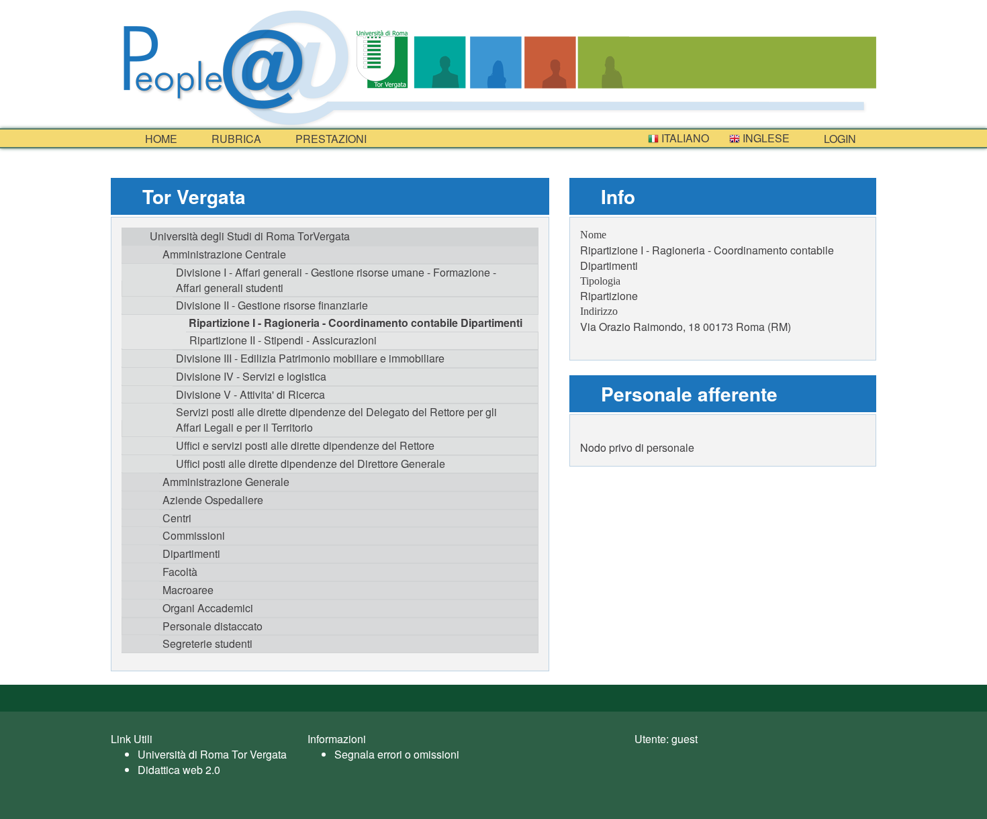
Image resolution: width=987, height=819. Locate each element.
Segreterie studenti (207, 643)
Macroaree (188, 589)
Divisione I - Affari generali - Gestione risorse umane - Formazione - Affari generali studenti (336, 279)
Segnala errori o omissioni (396, 754)
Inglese (765, 138)
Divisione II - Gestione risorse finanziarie (272, 305)
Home (159, 138)
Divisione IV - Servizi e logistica (251, 376)
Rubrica (235, 138)
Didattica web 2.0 (179, 769)
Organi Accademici (207, 608)
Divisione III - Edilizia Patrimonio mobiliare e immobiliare (310, 358)
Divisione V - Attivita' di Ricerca (250, 394)
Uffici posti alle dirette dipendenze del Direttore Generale (310, 463)
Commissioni (193, 535)
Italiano (684, 138)
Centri (176, 518)
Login (838, 138)
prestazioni (330, 138)
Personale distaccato (212, 626)
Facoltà (179, 571)
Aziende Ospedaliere (212, 500)
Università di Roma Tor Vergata (212, 754)
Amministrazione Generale (225, 481)
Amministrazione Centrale (224, 254)
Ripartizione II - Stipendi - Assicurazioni (283, 340)
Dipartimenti (191, 553)
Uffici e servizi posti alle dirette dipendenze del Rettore (305, 445)
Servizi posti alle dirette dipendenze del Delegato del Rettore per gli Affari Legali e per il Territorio (336, 419)
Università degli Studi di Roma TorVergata (250, 236)
